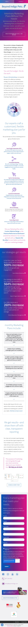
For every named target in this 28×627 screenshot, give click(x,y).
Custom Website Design (12, 231)
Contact (21, 1)
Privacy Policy (24, 622)
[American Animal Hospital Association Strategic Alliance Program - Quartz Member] (9, 605)
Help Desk (17, 622)
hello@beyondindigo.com (11, 583)
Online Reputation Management (16, 315)
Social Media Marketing (18, 273)
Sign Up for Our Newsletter (10, 598)
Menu (7, 1)
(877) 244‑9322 (8, 578)
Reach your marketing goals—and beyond (14, 34)
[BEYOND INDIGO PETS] (14, 6)
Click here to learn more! (16, 411)
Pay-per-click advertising (10, 77)
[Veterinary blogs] (18, 605)
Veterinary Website (10, 625)
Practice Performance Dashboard (14, 233)
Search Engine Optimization (17, 296)
